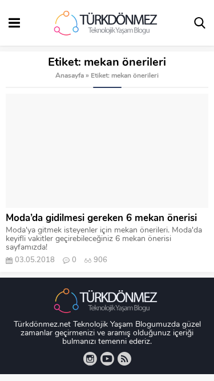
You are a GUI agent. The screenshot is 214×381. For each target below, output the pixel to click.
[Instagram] (90, 359)
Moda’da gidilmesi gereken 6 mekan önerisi (101, 218)
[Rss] (124, 359)
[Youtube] (107, 359)
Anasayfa (69, 76)
